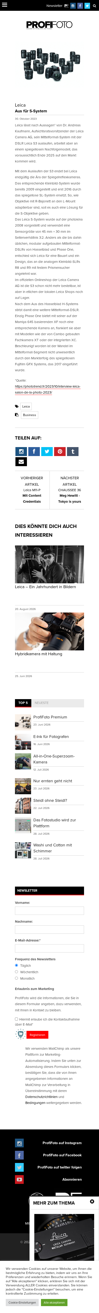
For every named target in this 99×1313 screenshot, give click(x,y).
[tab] (23, 703)
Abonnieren (72, 1179)
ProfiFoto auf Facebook (62, 1155)
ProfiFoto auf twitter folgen (60, 1167)
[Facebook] (80, 5)
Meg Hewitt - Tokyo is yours (69, 496)
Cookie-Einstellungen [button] (22, 1302)
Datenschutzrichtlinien (41, 1096)
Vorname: (22, 902)
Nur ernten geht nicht (52, 781)
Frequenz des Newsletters (35, 959)
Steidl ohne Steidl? (50, 800)
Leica (26, 406)
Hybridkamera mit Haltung (38, 654)
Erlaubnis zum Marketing (34, 988)
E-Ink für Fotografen (51, 736)
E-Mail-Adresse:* (28, 940)
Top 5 (23, 702)
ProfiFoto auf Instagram (62, 1143)
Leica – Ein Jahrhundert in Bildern (45, 587)
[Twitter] (87, 5)
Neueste (42, 702)
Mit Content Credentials (32, 496)
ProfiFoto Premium (50, 717)
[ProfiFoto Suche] (94, 6)
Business (29, 415)
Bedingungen (35, 1102)
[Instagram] (73, 5)
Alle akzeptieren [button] (54, 1302)
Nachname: (24, 921)
